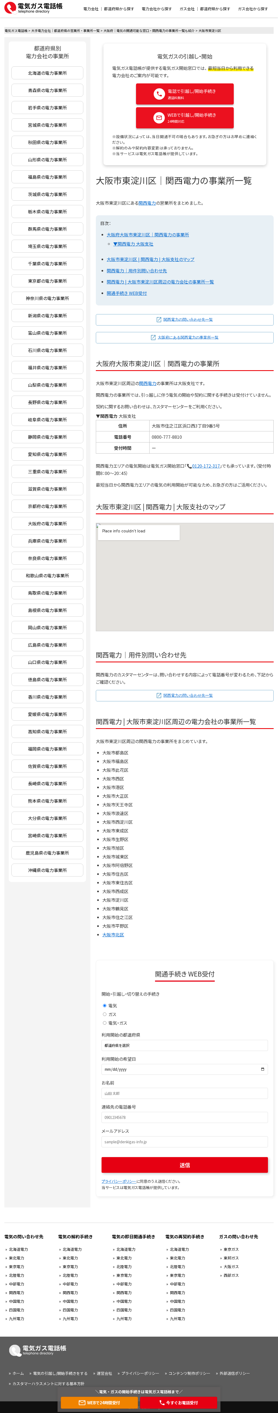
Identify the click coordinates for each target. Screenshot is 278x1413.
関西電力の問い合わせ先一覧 (188, 319)
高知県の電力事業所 (47, 731)
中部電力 (16, 1284)
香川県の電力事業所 (47, 697)
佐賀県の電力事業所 (47, 766)
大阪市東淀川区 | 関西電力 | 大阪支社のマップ (150, 259)
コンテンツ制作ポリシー (189, 1373)
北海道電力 (18, 1249)
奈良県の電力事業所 (47, 558)
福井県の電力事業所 (47, 367)
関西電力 (147, 203)
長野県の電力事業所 (47, 402)
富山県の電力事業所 (47, 333)
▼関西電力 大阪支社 (133, 243)
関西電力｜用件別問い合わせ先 (137, 270)
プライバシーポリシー (119, 1181)
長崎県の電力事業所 (47, 783)
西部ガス (231, 1275)
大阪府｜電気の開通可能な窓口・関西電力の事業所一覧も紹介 (149, 30)
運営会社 (104, 1373)
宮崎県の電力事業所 (47, 835)
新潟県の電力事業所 (47, 315)
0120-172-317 (206, 466)
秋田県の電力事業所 (47, 142)
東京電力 (16, 1266)
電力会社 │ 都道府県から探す (108, 8)
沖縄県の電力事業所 (47, 870)
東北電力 (16, 1258)
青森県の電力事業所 (47, 90)
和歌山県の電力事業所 (47, 575)
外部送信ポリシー (235, 1373)
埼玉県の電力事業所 (47, 246)
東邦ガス (231, 1258)
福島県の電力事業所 (47, 177)
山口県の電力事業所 (47, 662)
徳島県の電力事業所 (47, 679)
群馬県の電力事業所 (47, 229)
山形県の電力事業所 (47, 159)
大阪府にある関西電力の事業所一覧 (188, 337)
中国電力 (16, 1301)
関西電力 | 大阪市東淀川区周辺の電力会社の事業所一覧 (160, 281)
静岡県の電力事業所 (47, 437)
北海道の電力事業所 (47, 73)
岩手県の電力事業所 (47, 107)
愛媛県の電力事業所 (47, 714)
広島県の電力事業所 (47, 645)
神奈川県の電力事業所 (47, 298)
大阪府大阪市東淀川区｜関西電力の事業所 (148, 234)
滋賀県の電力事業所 (47, 489)
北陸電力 (16, 1275)
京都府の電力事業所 (47, 506)
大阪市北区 (113, 934)
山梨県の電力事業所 (47, 385)
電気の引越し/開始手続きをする (60, 1373)
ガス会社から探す (253, 8)
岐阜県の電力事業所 (47, 419)
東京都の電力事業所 (47, 281)
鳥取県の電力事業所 (47, 593)
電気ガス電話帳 (16, 30)
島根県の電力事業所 (47, 610)
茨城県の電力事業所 (47, 194)
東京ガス (231, 1249)
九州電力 (16, 1318)
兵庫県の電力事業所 (47, 541)
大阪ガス (231, 1266)
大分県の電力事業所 (47, 818)
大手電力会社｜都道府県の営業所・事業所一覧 (65, 30)
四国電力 (16, 1310)
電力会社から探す (157, 8)
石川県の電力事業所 (47, 350)
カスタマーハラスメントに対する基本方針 (48, 1383)
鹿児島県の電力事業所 (47, 852)
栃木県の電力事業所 (47, 211)
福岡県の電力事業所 (47, 748)
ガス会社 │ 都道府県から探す (204, 8)
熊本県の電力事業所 (47, 800)
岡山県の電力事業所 (47, 627)
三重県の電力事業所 (47, 471)
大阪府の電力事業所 (47, 523)
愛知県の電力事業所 (47, 454)
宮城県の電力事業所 (47, 125)
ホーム (18, 1373)
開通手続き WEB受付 (127, 293)
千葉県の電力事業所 (47, 263)
